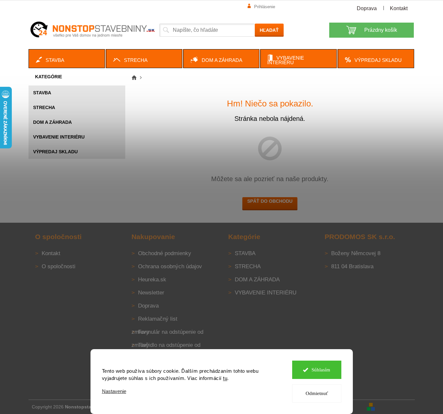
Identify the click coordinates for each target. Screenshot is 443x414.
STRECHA (44, 107)
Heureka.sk (152, 279)
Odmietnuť (317, 393)
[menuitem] (67, 58)
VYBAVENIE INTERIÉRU (59, 137)
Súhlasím (321, 369)
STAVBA (42, 92)
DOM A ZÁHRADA (52, 122)
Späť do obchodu (269, 201)
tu (225, 378)
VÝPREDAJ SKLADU (55, 151)
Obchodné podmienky (164, 253)
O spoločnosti (58, 266)
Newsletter (151, 293)
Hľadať (269, 30)
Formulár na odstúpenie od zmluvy (167, 332)
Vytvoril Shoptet (395, 406)
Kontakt (399, 8)
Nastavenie (114, 391)
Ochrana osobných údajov (170, 266)
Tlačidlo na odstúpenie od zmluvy (165, 345)
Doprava (367, 8)
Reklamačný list (157, 319)
